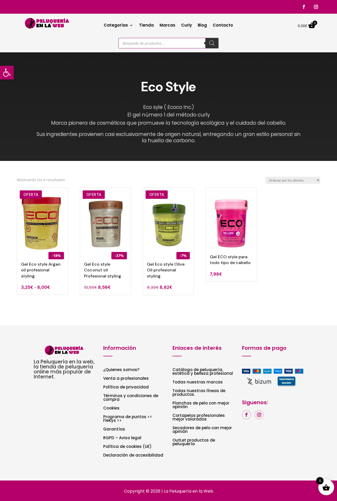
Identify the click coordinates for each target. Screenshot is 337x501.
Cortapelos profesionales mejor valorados (198, 418)
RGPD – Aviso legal (122, 438)
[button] (7, 72)
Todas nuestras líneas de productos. (198, 393)
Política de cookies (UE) (127, 447)
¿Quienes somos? (121, 370)
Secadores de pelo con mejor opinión (202, 430)
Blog (202, 25)
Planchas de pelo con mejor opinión (200, 405)
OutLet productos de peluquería (193, 442)
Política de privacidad (126, 387)
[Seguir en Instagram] (316, 7)
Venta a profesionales (126, 379)
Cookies (111, 408)
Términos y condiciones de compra (130, 398)
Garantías (114, 429)
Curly (186, 25)
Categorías (116, 25)
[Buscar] (212, 43)
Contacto (223, 25)
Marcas (167, 25)
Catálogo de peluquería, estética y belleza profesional (202, 372)
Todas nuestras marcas (197, 382)
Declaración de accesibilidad (133, 455)
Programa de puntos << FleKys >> (127, 419)
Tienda (146, 25)
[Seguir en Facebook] (304, 7)
